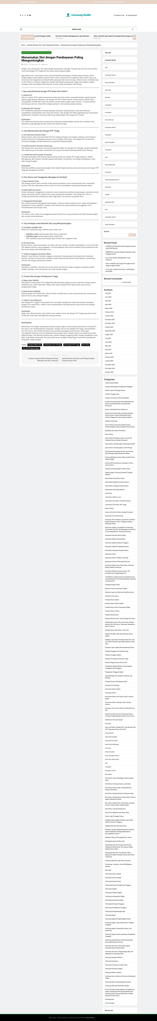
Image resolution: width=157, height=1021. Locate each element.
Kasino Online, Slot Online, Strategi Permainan (119, 512)
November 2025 (110, 323)
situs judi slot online (111, 740)
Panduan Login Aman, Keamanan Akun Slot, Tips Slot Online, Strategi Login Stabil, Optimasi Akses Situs (120, 642)
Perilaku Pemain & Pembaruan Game (116, 681)
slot (57, 82)
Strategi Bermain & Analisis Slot (115, 841)
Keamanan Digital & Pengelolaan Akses (117, 546)
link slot (107, 97)
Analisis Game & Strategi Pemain (115, 390)
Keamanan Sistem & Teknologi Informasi (117, 561)
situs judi (108, 723)
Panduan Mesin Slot (34, 345)
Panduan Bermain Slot (112, 615)
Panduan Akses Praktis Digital (114, 603)
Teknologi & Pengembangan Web (115, 911)
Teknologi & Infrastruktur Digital (114, 896)
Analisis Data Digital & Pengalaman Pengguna (119, 387)
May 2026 (108, 301)
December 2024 (110, 364)
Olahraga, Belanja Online (112, 585)
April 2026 (108, 304)
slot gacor (108, 105)
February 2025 (109, 357)
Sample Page (76, 29)
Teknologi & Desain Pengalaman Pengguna (118, 885)
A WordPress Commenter (113, 282)
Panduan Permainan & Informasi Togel (116, 659)
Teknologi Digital (110, 915)
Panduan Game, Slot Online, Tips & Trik (117, 630)
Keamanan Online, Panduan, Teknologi (116, 558)
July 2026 (108, 293)
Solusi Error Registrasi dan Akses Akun (117, 812)
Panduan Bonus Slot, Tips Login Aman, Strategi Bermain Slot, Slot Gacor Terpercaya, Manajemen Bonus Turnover (120, 624)
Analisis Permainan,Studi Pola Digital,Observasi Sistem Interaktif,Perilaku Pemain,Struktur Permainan (119, 404)
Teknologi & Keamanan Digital (114, 900)
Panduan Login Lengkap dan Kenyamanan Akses (119, 647)
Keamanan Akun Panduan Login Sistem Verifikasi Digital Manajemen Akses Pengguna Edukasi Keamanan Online (120, 522)
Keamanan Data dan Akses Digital (115, 535)
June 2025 (108, 342)
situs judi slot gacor (111, 737)
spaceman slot (109, 202)
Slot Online (85, 345)
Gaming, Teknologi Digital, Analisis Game (117, 469)
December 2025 (110, 319)
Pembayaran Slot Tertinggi (52, 345)
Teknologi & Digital (111, 889)
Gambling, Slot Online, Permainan (115, 430)
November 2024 (110, 368)
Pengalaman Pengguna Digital (114, 672)
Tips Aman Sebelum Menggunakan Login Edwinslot (43, 36)
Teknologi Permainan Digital (113, 969)
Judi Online (108, 493)
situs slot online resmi (112, 759)
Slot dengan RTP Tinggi (71, 345)
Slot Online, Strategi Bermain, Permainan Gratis (119, 793)
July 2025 (108, 338)
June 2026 (108, 297)
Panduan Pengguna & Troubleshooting (116, 651)
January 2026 (109, 316)
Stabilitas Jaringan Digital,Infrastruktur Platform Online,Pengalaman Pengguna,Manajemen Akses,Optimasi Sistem (119, 831)
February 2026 (109, 312)
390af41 (25, 64)
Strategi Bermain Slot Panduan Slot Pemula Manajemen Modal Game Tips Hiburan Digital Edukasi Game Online (119, 847)
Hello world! (127, 282)
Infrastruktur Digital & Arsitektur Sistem (117, 482)
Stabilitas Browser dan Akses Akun (115, 826)
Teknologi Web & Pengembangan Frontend (118, 982)
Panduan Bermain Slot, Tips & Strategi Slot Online (36, 52)
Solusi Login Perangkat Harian (114, 816)
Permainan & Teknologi (112, 685)
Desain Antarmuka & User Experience (116, 409)
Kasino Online (109, 508)
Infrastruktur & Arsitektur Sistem (115, 478)
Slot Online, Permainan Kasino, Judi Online (118, 784)
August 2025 (109, 334)
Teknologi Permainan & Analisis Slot (116, 965)
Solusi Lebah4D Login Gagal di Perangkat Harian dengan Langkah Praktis (103, 2)
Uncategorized (109, 999)
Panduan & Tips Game (111, 596)
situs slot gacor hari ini (112, 180)
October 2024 (109, 372)
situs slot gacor (110, 82)
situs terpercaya (110, 165)
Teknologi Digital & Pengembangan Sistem (118, 919)
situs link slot (109, 120)
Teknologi (108, 870)
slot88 (107, 194)
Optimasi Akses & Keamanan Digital (116, 588)
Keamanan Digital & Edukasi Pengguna (116, 543)
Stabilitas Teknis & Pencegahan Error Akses (118, 837)
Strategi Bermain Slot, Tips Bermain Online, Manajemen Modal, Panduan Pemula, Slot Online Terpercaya (119, 855)
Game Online (109, 434)
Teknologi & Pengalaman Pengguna (115, 907)
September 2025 (110, 331)
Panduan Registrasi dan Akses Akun (116, 662)
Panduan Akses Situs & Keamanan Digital (117, 607)
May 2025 (108, 346)
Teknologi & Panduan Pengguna (114, 904)
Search (106, 231)
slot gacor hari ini (110, 75)
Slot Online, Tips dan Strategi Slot (115, 809)
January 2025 (109, 361)
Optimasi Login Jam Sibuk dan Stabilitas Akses (119, 592)
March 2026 (108, 308)
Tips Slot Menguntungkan (31, 348)
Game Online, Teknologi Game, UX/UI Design (118, 448)
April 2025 (108, 349)
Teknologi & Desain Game (113, 881)
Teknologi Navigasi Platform (113, 957)
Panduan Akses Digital (112, 600)
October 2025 (109, 327)
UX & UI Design (109, 1003)
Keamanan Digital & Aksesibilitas (115, 539)
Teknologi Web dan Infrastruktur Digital (117, 986)
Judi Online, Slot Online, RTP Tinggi (115, 504)
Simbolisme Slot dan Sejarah (114, 720)
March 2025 (108, 353)
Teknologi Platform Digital (113, 972)
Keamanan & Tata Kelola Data (114, 516)
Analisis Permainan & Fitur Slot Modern (117, 398)
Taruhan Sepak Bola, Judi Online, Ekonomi (118, 860)
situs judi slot (109, 733)
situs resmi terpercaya (112, 744)
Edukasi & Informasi (111, 421)
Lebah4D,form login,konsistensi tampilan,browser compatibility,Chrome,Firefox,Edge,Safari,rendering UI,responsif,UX (120, 579)
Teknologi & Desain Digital (113, 877)
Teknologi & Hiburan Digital (113, 892)
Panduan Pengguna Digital (113, 655)
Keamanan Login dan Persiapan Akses (116, 550)
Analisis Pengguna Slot (112, 394)
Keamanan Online (110, 554)
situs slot (108, 90)
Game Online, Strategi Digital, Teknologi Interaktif (120, 444)
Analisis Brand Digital (111, 383)
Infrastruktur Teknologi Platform (115, 489)
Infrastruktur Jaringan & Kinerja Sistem (117, 486)
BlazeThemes (90, 1017)
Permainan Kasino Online (112, 689)
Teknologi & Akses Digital (113, 874)
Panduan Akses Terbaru (112, 611)
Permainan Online (110, 693)
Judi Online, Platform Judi (113, 497)
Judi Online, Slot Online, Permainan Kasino (118, 501)
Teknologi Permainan (111, 961)
